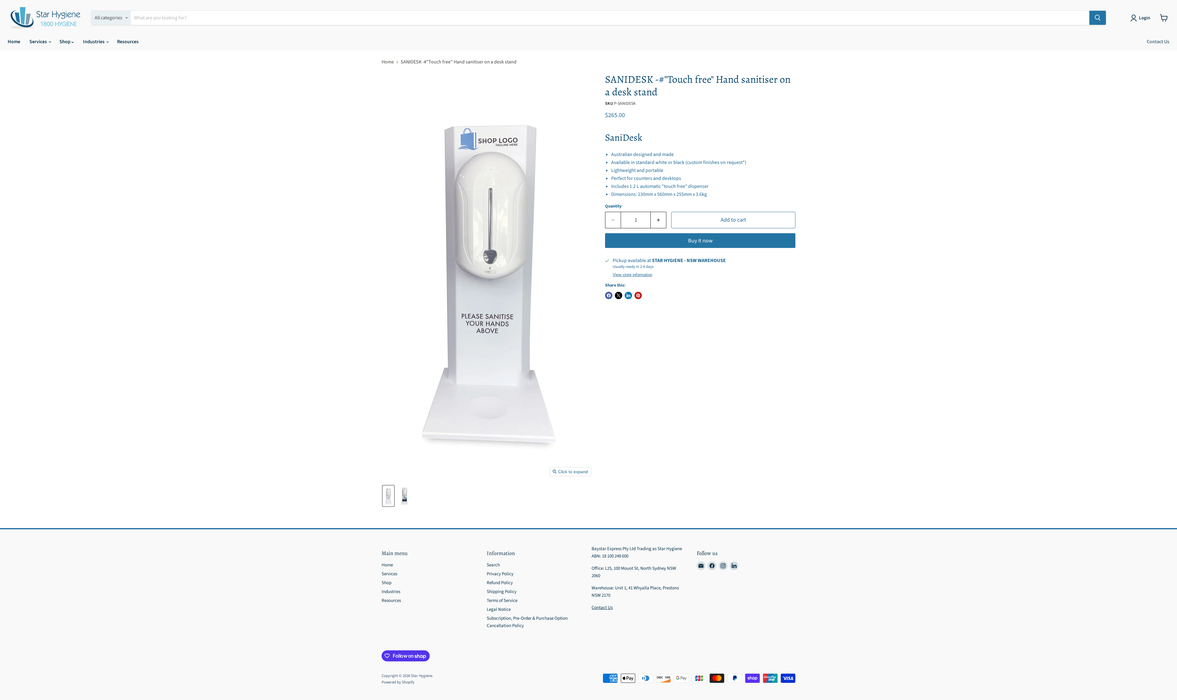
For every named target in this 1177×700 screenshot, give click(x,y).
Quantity (613, 206)
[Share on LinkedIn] (628, 295)
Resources (128, 41)
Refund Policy (500, 583)
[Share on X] (618, 295)
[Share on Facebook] (608, 295)
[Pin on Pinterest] (638, 295)
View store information (632, 275)
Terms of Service (502, 600)
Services (38, 41)
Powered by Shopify (398, 682)
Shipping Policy (501, 591)
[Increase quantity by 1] (658, 220)
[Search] (1097, 18)
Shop (65, 41)
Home (14, 41)
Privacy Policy (500, 574)
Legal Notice (499, 609)
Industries (94, 41)
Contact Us (1158, 41)
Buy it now (700, 241)
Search (493, 565)
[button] (1141, 18)
